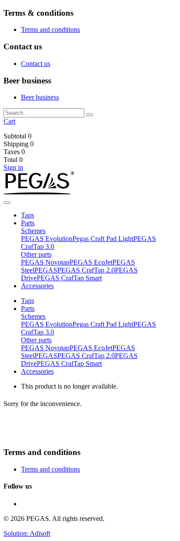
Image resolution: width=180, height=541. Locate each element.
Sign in (13, 167)
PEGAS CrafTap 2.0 (86, 270)
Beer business (40, 97)
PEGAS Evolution (47, 238)
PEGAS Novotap (45, 262)
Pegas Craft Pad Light (103, 238)
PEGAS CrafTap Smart (69, 278)
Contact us (35, 63)
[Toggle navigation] (6, 202)
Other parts (36, 254)
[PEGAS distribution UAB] (38, 192)
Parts (28, 223)
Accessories (37, 285)
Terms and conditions (50, 29)
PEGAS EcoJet (90, 262)
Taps (27, 215)
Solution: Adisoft (26, 533)
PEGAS (46, 270)
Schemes (33, 230)
